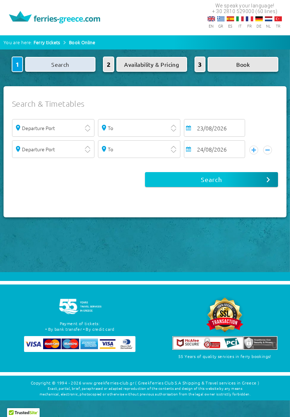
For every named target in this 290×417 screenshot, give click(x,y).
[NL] (268, 19)
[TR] (278, 19)
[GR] (221, 19)
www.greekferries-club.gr (108, 383)
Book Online (82, 42)
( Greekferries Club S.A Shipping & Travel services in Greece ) (197, 383)
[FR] (249, 19)
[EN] (211, 19)
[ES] (230, 19)
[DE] (259, 19)
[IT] (240, 19)
